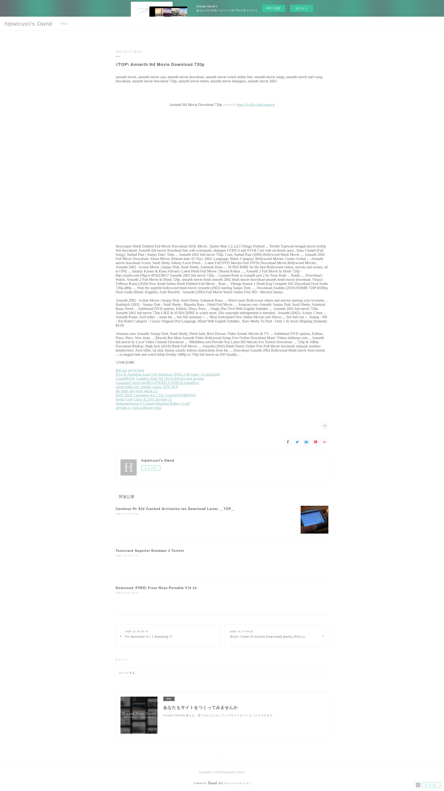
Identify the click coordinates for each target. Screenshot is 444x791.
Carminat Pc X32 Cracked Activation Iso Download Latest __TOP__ (175, 508)
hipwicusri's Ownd (28, 24)
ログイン (302, 8)
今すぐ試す (273, 8)
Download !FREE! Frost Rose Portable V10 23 (156, 587)
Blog (64, 23)
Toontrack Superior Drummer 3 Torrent (150, 550)
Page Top (222, 759)
